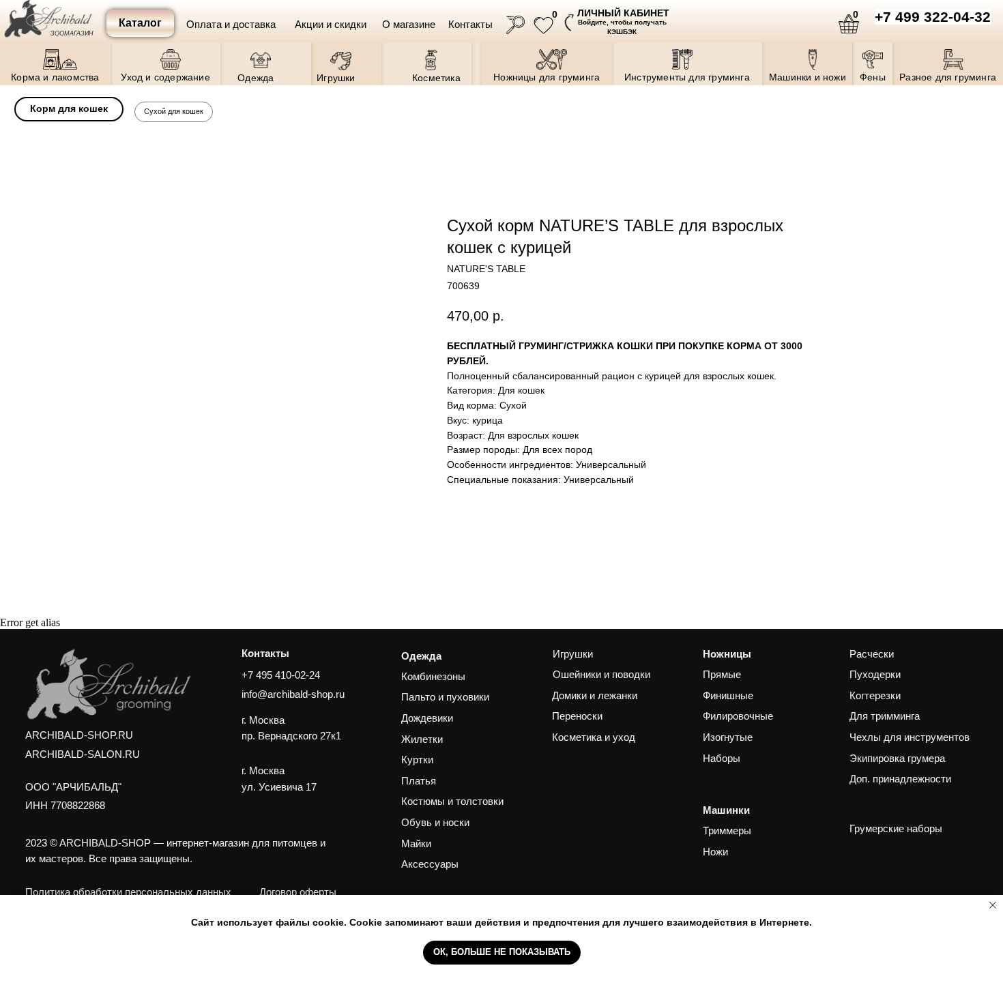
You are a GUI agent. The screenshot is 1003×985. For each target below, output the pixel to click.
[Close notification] (993, 905)
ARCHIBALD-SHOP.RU (79, 735)
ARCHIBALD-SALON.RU (82, 754)
